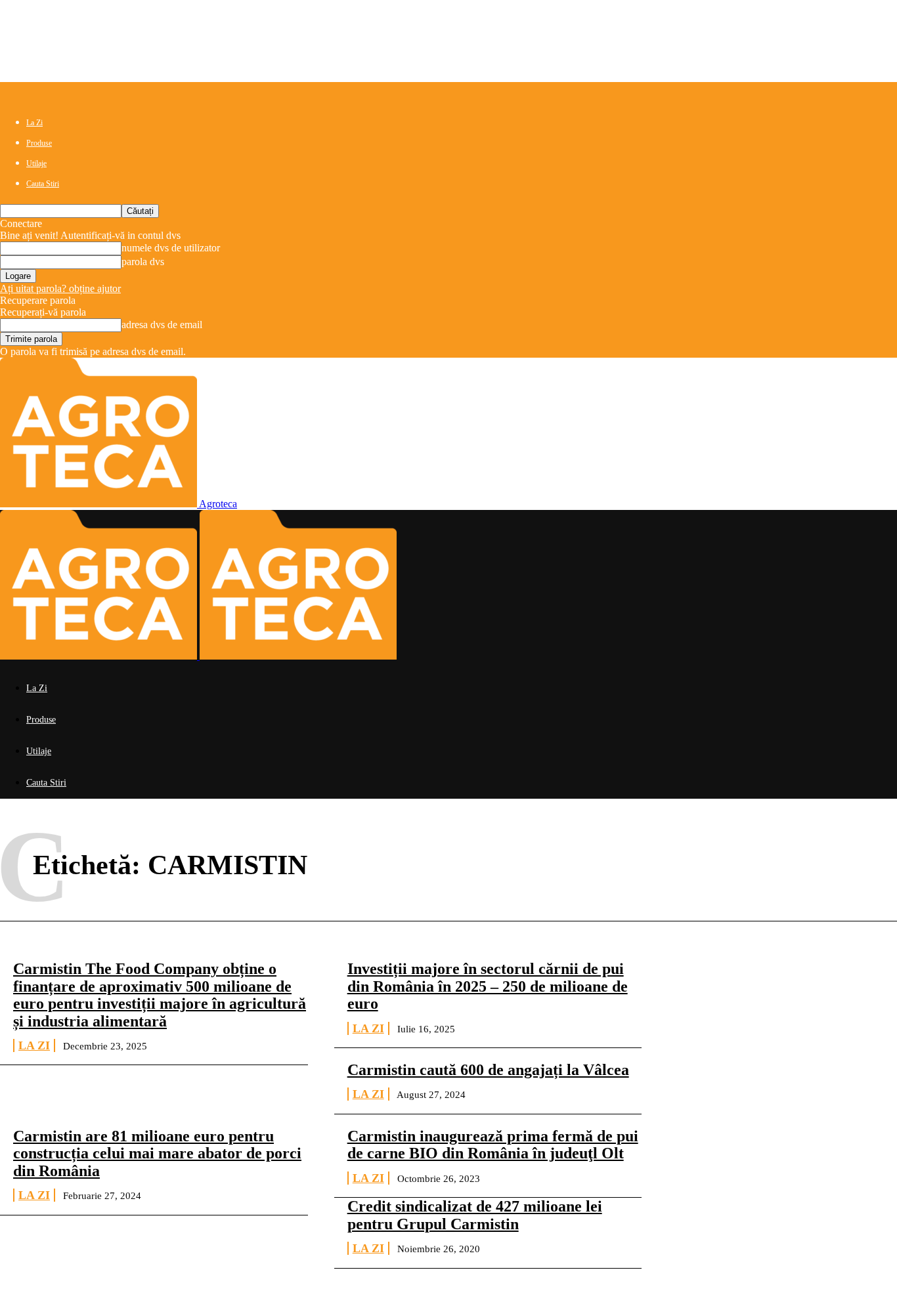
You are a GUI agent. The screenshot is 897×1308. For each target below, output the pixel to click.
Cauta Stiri (42, 183)
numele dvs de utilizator (170, 247)
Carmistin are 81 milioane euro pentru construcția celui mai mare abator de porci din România (157, 1153)
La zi (34, 1045)
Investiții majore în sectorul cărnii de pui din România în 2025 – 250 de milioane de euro (487, 986)
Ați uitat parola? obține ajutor (60, 288)
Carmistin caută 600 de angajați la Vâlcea (488, 1069)
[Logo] (100, 656)
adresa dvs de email (161, 324)
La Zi (34, 122)
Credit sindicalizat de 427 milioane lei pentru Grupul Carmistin (474, 1215)
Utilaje (36, 163)
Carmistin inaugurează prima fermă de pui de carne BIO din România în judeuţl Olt (492, 1145)
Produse (39, 143)
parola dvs (142, 261)
